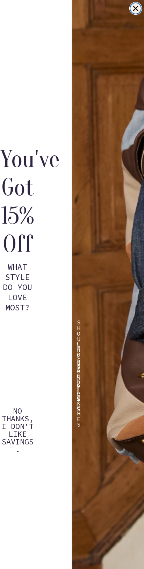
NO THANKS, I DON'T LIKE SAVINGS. (18, 415)
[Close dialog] (135, 8)
